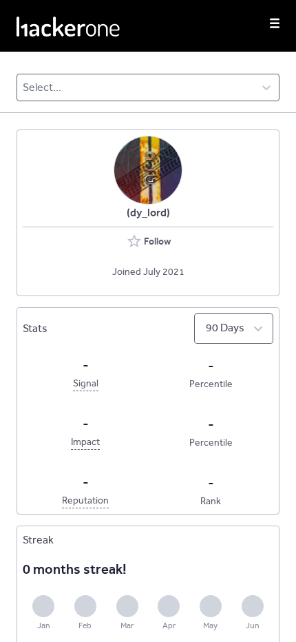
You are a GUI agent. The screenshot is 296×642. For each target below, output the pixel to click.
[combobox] (24, 87)
